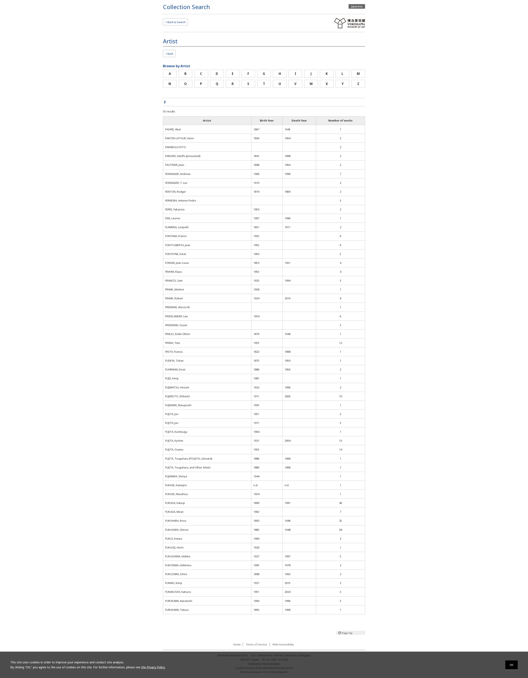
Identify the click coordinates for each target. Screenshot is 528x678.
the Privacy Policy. (153, 667)
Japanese (357, 6)
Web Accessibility (283, 644)
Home (237, 644)
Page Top (347, 632)
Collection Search (186, 7)
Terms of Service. (257, 644)
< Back (169, 53)
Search (175, 22)
